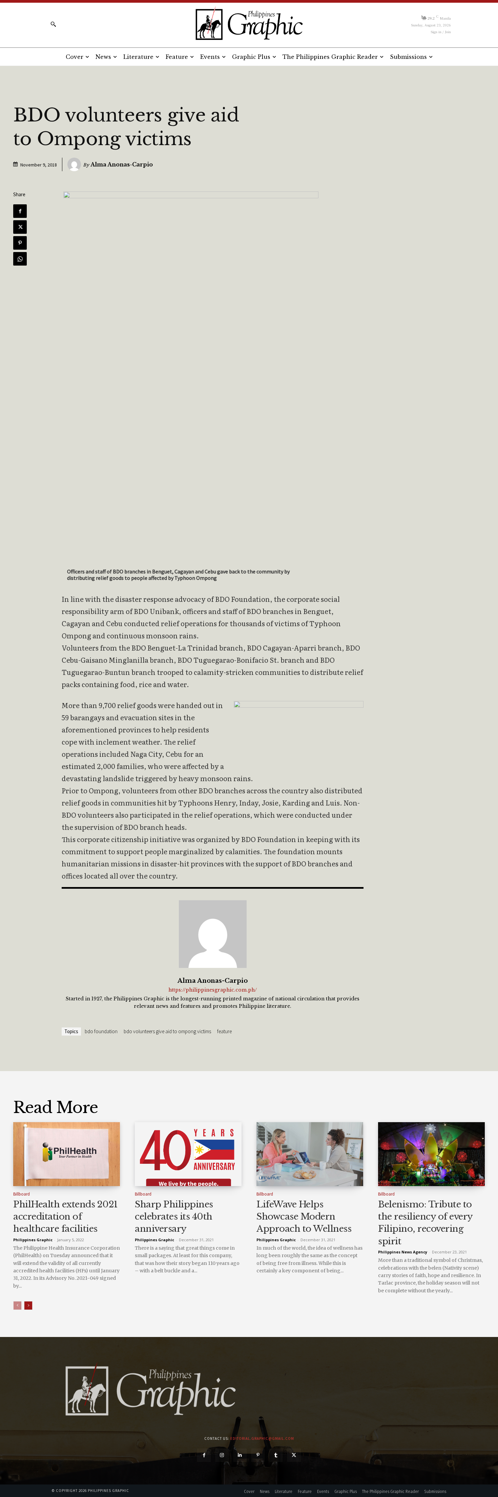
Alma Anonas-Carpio (121, 164)
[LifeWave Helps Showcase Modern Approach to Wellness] (309, 1154)
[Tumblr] (276, 1455)
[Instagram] (222, 1455)
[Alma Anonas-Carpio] (75, 164)
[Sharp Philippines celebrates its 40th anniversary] (188, 1154)
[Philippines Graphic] (249, 23)
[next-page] (28, 1305)
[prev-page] (17, 1305)
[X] (20, 227)
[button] (53, 24)
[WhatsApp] (20, 259)
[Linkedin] (240, 1455)
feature (224, 1031)
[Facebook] (20, 211)
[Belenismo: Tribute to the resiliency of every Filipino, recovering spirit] (431, 1154)
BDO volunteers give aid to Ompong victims (167, 1031)
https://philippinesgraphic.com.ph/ (212, 990)
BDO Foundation (101, 1031)
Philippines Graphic (33, 1239)
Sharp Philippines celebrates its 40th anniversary (174, 1216)
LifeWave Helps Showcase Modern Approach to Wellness (303, 1216)
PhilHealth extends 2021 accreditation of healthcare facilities (65, 1216)
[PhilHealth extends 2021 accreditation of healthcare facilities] (66, 1154)
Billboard (21, 1194)
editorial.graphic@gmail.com (262, 1438)
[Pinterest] (20, 243)
